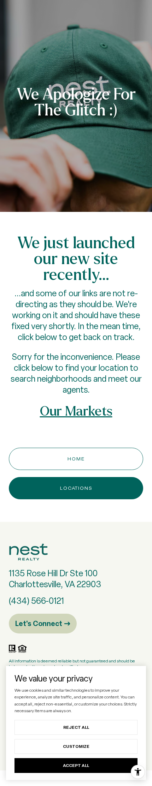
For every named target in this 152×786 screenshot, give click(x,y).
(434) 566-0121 (36, 600)
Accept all (76, 765)
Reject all (76, 727)
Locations (76, 488)
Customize (76, 746)
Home (76, 458)
